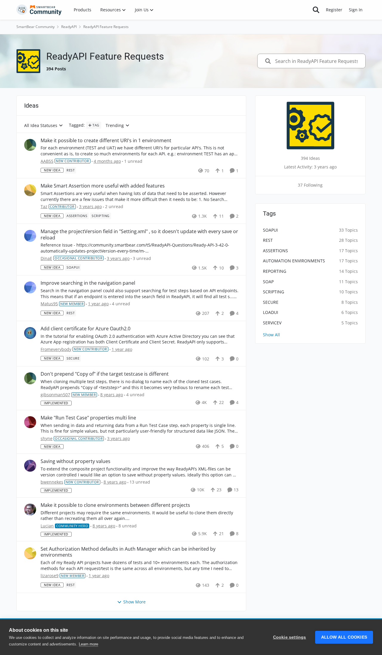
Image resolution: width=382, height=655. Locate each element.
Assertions (275, 250)
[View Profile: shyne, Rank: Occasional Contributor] (30, 422)
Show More (134, 602)
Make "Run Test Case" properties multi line (88, 418)
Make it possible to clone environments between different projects (115, 505)
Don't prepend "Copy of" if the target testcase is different (105, 374)
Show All (271, 334)
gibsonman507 (55, 394)
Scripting (273, 292)
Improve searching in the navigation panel (88, 283)
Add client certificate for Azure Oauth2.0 (85, 329)
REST (268, 240)
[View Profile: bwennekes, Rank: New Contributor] (30, 466)
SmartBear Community (35, 26)
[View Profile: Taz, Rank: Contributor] (30, 190)
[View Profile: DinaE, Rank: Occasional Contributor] (30, 236)
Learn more (88, 644)
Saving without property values (75, 461)
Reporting (274, 271)
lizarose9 (49, 575)
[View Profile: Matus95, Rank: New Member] (30, 287)
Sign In (356, 10)
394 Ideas (310, 158)
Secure (270, 302)
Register (334, 10)
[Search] (316, 9)
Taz (44, 206)
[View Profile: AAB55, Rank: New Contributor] (30, 145)
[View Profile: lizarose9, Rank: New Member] (30, 553)
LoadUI (270, 312)
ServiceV (272, 323)
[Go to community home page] (39, 9)
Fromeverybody (56, 349)
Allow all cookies (344, 637)
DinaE (46, 258)
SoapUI (270, 230)
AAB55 (47, 161)
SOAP (268, 281)
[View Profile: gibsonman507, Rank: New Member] (30, 378)
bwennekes (52, 482)
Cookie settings (289, 637)
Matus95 (49, 303)
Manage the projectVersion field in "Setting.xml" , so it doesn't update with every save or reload (139, 234)
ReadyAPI (69, 26)
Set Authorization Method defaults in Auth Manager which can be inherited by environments (128, 552)
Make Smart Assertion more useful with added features (103, 186)
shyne (47, 438)
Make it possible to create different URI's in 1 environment (106, 140)
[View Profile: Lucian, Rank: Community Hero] (30, 509)
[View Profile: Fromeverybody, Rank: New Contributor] (30, 333)
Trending (115, 125)
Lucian (47, 526)
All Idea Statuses (40, 125)
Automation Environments (294, 261)
